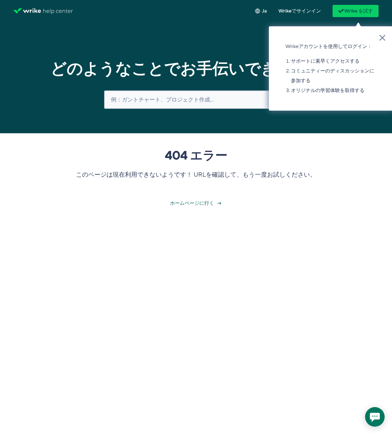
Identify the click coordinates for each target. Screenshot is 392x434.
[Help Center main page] (58, 11)
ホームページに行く (192, 203)
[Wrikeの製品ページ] (27, 11)
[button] (299, 11)
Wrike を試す (358, 11)
